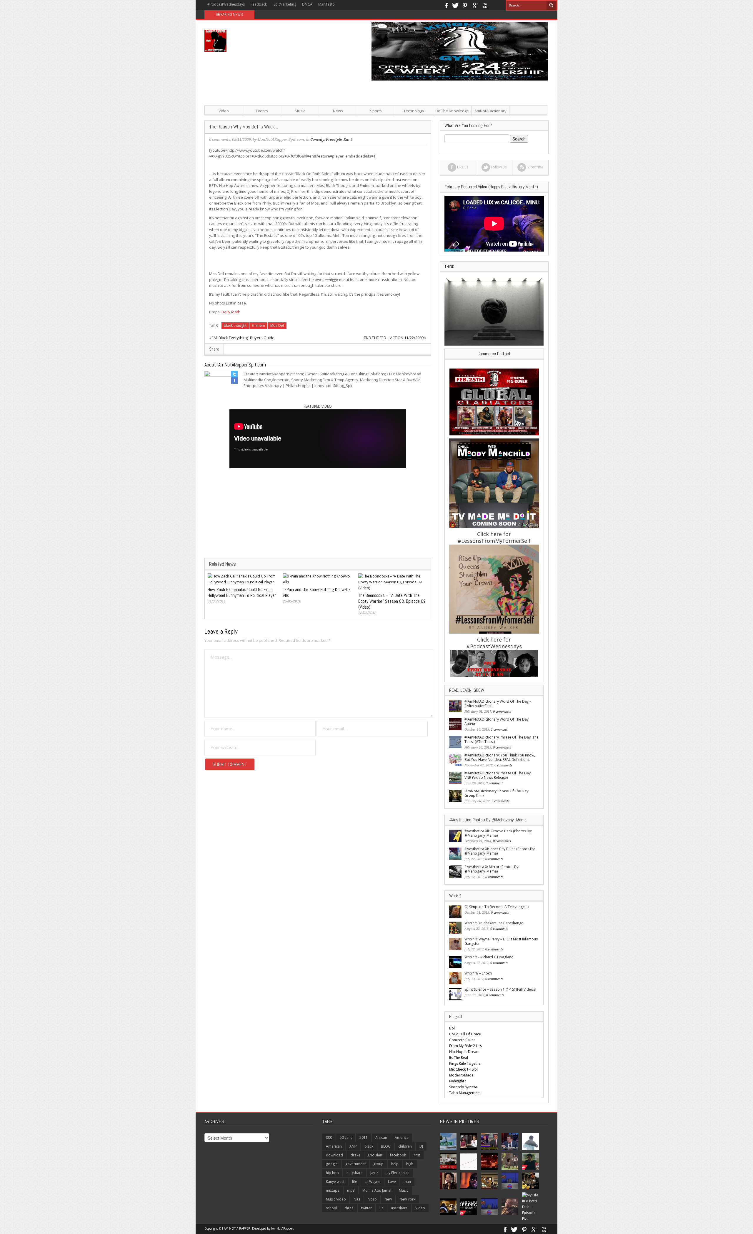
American (334, 1146)
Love (392, 1181)
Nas (357, 1199)
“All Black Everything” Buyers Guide (243, 337)
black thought (235, 325)
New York (407, 1199)
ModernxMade (461, 1075)
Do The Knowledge (452, 110)
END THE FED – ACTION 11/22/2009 (394, 337)
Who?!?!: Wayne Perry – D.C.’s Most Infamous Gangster (501, 941)
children (405, 1146)
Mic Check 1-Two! (463, 1069)
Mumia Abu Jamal (376, 1190)
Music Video (336, 1199)
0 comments (219, 139)
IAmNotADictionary (490, 110)
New (388, 1199)
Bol (452, 1028)
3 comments (500, 801)
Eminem (258, 325)
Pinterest (465, 5)
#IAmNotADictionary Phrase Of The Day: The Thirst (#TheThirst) (501, 739)
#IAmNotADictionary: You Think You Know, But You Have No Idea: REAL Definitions (499, 757)
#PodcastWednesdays (226, 4)
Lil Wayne (372, 1181)
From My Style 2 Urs (465, 1045)
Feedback (259, 4)
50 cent (346, 1137)
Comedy (317, 139)
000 (329, 1137)
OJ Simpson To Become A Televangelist (496, 906)
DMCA (307, 4)
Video (224, 110)
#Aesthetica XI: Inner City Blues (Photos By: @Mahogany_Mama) (499, 851)
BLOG (386, 1146)
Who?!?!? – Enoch (478, 973)
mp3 (351, 1190)
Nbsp (372, 1199)
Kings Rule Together (465, 1063)
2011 (363, 1137)
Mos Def (277, 325)
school (331, 1207)
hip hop (332, 1172)
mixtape (332, 1190)
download (334, 1155)
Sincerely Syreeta (463, 1086)
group (378, 1163)
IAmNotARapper (282, 1228)
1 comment (499, 729)
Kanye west (335, 1181)
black (368, 1146)
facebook (398, 1155)
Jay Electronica (397, 1172)
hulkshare (354, 1172)
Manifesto (326, 4)
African (381, 1137)
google (332, 1163)
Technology (414, 110)
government (355, 1163)
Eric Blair (375, 1155)
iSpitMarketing (284, 4)
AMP (353, 1146)
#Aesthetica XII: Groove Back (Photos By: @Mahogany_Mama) (498, 833)
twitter (366, 1207)
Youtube (485, 5)
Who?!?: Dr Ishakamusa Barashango (494, 922)
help (395, 1163)
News (338, 110)
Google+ (475, 5)
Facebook (446, 5)
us (381, 1207)
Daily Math (230, 311)
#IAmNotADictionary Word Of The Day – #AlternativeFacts (497, 703)
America (402, 1137)
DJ (421, 1146)
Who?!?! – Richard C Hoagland (489, 957)
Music (300, 110)
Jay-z (374, 1172)
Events (262, 110)
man (407, 1181)
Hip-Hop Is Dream (464, 1051)
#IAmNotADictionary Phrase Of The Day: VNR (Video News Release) (498, 775)
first (417, 1155)
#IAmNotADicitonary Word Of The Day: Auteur (496, 721)
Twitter (455, 5)
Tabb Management (465, 1092)
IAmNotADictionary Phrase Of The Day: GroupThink (496, 793)
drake (355, 1155)
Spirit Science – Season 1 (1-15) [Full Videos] (500, 989)
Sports (376, 110)
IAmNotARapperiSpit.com (281, 139)
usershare (399, 1207)
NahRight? (457, 1081)
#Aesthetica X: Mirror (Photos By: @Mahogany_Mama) (491, 869)
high (409, 1163)
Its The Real (458, 1057)
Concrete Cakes (462, 1039)
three (349, 1207)
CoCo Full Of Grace (465, 1034)
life (354, 1181)
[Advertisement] (435, 122)
